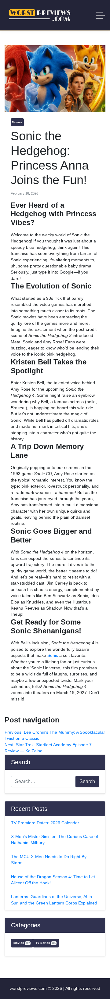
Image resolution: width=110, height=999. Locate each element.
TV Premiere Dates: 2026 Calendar (45, 823)
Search (87, 781)
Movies (17, 122)
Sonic (52, 655)
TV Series (45, 942)
